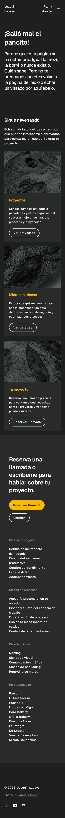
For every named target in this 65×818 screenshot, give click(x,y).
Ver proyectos (24, 233)
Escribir (19, 518)
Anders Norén (28, 795)
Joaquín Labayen (29, 788)
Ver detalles (22, 327)
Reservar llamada (27, 422)
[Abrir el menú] (58, 9)
